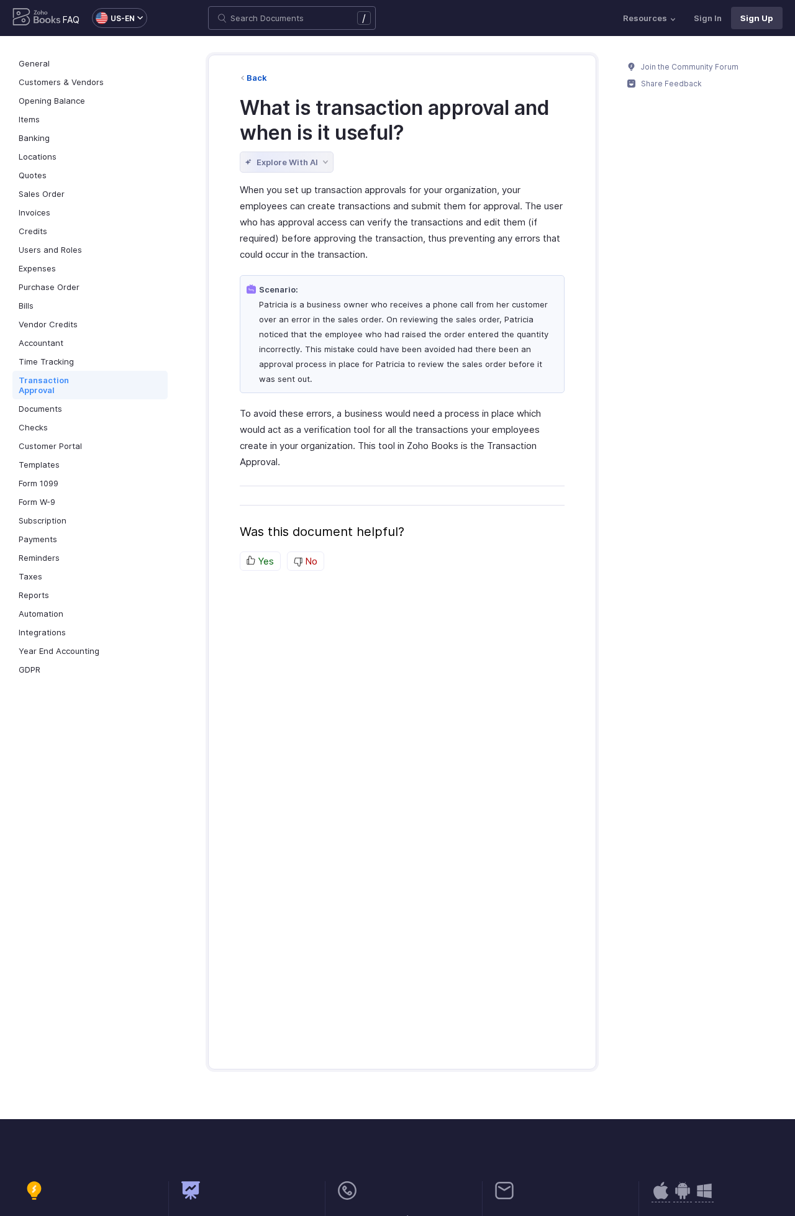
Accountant (41, 343)
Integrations (42, 632)
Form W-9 (37, 502)
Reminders (39, 558)
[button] (113, 18)
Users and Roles (50, 250)
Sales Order (42, 194)
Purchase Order (49, 287)
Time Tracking (46, 361)
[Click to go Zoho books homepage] (36, 18)
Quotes (33, 175)
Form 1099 (38, 483)
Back (257, 78)
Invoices (34, 212)
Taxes (30, 576)
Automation (41, 614)
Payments (38, 539)
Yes (264, 561)
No (309, 561)
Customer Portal (50, 446)
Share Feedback (670, 83)
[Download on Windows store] (704, 1197)
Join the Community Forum (688, 66)
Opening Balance (52, 101)
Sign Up (756, 18)
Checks (33, 427)
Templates (39, 465)
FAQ (71, 19)
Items (29, 119)
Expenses (37, 268)
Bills (26, 306)
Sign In (708, 18)
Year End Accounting (59, 651)
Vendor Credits (48, 324)
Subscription (42, 520)
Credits (33, 231)
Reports (34, 595)
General (34, 63)
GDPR (29, 669)
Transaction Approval (44, 385)
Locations (38, 156)
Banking (34, 138)
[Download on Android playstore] (661, 1197)
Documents (40, 409)
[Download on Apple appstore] (682, 1197)
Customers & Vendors (61, 82)
